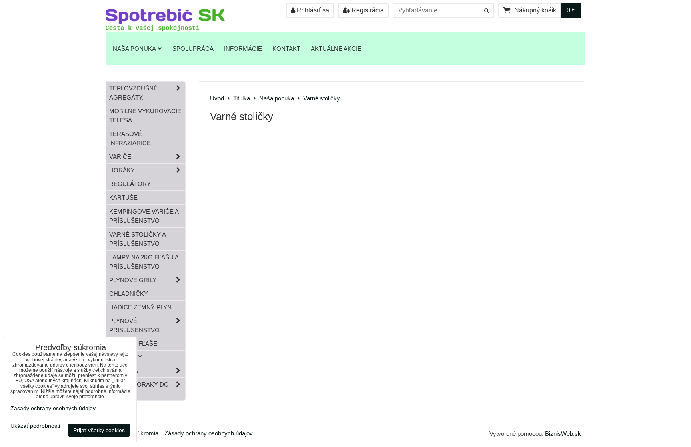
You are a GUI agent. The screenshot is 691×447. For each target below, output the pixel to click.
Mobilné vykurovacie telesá (145, 116)
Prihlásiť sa (312, 10)
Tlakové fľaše (133, 343)
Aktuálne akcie (336, 48)
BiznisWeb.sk (563, 433)
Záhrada (123, 370)
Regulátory (130, 183)
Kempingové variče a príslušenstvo (144, 216)
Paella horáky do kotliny (139, 389)
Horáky (122, 170)
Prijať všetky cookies (99, 430)
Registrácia (367, 10)
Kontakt (286, 48)
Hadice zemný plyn (140, 307)
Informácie (243, 48)
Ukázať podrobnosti (35, 426)
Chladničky (128, 293)
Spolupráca (193, 48)
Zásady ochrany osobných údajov (208, 433)
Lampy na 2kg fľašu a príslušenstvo (144, 262)
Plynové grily (132, 280)
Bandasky (125, 357)
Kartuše (123, 197)
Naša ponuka (134, 48)
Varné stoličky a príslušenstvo (137, 239)
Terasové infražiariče (130, 138)
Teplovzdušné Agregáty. (133, 93)
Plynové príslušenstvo (134, 325)
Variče (120, 156)
